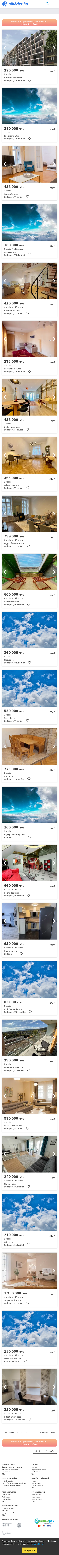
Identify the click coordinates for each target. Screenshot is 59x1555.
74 (35, 1432)
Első (5, 1432)
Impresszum (6, 1472)
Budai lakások (36, 1495)
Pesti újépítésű (7, 1499)
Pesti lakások (6, 1495)
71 (21, 1432)
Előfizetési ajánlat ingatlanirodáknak (14, 1483)
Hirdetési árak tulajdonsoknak (11, 1485)
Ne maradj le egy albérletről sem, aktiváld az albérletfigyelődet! (29, 22)
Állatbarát (5, 1511)
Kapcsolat (35, 1467)
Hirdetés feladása (7, 1481)
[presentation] (4, 48)
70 (17, 1432)
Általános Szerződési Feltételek (12, 1467)
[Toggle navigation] (53, 4)
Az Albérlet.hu (36, 1472)
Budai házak (36, 1497)
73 (31, 1432)
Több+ (4, 1474)
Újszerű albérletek (8, 1508)
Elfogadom (29, 1550)
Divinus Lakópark (37, 1485)
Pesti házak (6, 1497)
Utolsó (52, 1432)
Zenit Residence (37, 1483)
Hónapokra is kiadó (8, 1513)
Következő (43, 1432)
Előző (11, 1432)
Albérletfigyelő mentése (45, 1451)
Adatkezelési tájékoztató (10, 1470)
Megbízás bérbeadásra (39, 1470)
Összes (34, 1481)
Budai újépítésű (37, 1499)
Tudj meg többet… (36, 1544)
